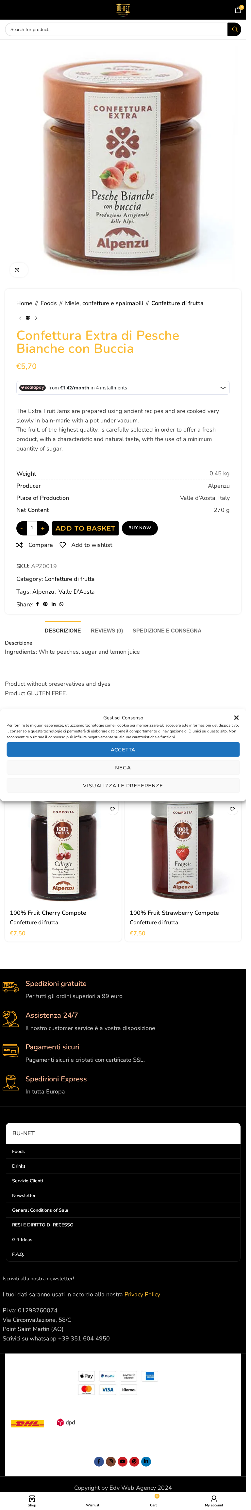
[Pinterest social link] (45, 604)
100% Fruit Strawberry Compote (174, 913)
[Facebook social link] (37, 604)
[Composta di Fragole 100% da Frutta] (183, 847)
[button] (236, 717)
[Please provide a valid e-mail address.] (122, 1462)
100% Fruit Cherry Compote (48, 913)
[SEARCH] (234, 29)
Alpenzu (43, 592)
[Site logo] (123, 9)
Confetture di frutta (177, 303)
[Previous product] (20, 318)
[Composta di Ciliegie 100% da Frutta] (63, 847)
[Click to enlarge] (19, 270)
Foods (49, 303)
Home (24, 303)
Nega (123, 767)
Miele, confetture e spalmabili (104, 303)
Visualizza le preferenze (123, 785)
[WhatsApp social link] (61, 604)
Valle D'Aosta (77, 592)
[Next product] (36, 318)
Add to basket (85, 528)
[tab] (63, 630)
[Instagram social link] (111, 1462)
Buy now (139, 528)
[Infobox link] (123, 990)
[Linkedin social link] (54, 604)
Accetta (123, 749)
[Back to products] (28, 318)
